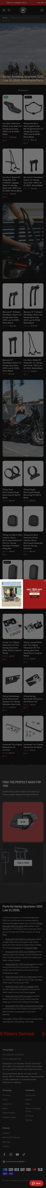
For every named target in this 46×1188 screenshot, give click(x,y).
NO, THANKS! (34, 596)
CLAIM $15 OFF (34, 593)
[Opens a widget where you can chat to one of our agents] (36, 1183)
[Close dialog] (44, 581)
